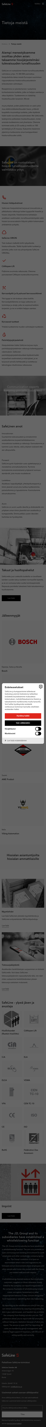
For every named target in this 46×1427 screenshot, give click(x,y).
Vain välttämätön (23, 723)
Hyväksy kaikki (23, 716)
